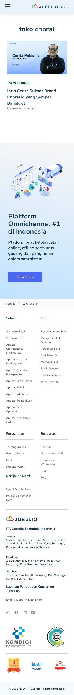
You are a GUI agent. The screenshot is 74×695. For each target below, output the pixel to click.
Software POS (15, 338)
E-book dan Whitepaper (48, 462)
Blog (44, 471)
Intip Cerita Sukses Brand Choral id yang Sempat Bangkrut (31, 97)
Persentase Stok (51, 349)
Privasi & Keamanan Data (19, 498)
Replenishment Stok (53, 331)
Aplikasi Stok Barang (19, 381)
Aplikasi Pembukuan (19, 401)
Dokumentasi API (52, 454)
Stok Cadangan (50, 375)
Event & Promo (16, 454)
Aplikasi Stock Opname (15, 409)
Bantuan (46, 447)
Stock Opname (50, 368)
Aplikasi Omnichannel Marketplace (14, 349)
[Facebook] (16, 613)
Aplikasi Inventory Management (17, 372)
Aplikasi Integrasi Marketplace (17, 361)
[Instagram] (8, 613)
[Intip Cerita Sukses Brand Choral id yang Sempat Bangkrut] (37, 57)
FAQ (43, 477)
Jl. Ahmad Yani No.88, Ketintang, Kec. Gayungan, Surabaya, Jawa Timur (37, 577)
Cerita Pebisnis (18, 82)
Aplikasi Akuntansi (18, 394)
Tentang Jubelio (16, 447)
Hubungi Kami (15, 467)
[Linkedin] (25, 613)
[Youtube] (33, 613)
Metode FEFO (49, 362)
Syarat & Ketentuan (18, 489)
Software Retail (16, 331)
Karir (9, 460)
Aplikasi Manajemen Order (19, 420)
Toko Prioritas (49, 382)
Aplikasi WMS (15, 387)
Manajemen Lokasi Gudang (52, 340)
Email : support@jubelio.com (24, 600)
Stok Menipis (49, 355)
